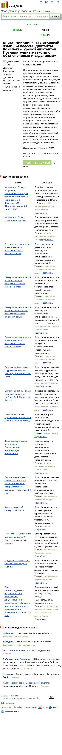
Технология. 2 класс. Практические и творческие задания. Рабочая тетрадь (18, 417)
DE (46, 2)
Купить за (37, 162)
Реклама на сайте (32, 698)
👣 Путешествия (7, 703)
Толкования (31, 24)
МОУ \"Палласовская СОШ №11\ (20, 650)
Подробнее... (40, 213)
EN (41, 2)
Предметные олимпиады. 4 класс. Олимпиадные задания (17, 563)
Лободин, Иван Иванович (16, 659)
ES (52, 2)
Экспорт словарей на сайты (11, 707)
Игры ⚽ (45, 35)
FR (57, 2)
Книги (45, 30)
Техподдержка (19, 698)
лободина (8, 633)
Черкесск (8, 674)
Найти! (55, 16)
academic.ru (11, 5)
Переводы (17, 30)
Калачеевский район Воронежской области (26, 683)
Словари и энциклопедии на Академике (26, 11)
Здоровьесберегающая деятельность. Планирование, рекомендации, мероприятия (16, 447)
